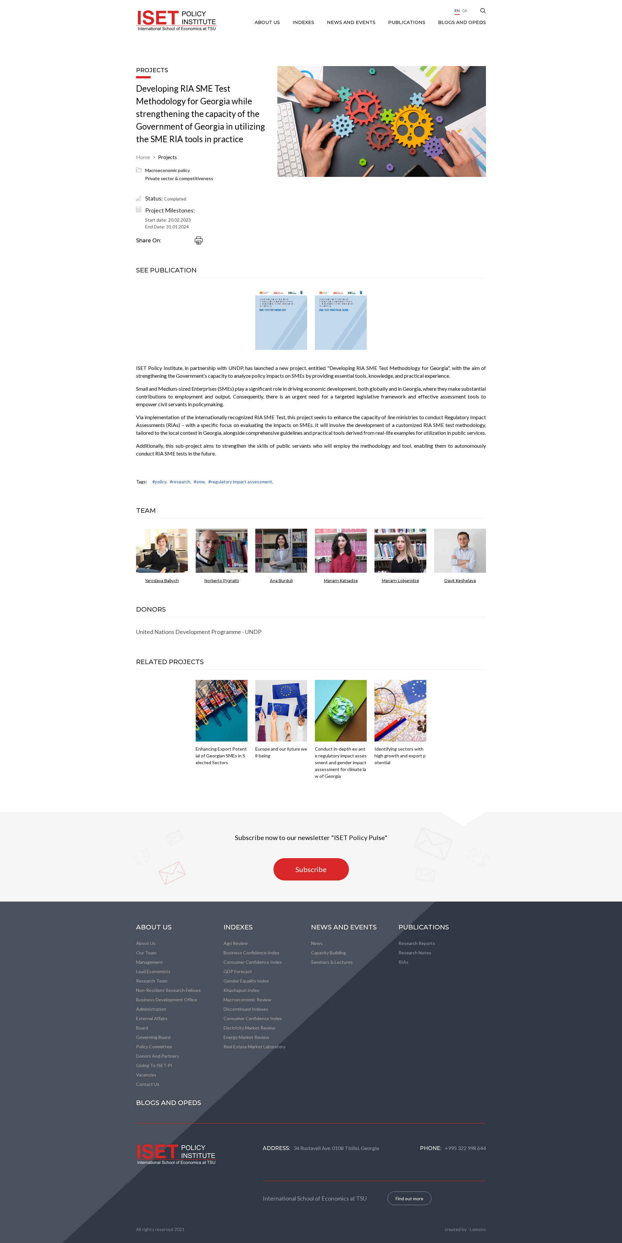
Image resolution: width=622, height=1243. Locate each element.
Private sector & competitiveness (179, 178)
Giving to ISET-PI (154, 1065)
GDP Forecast (238, 971)
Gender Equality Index (246, 981)
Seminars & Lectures (332, 962)
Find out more (409, 1198)
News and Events (352, 22)
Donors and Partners (157, 1056)
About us (146, 943)
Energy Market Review (246, 1037)
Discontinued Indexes (246, 1009)
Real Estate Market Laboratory (254, 1046)
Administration (151, 1009)
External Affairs (151, 1018)
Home (143, 157)
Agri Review (236, 943)
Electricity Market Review (249, 1027)
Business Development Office (166, 999)
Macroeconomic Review (247, 999)
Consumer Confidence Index (253, 962)
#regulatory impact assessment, (240, 481)
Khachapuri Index (241, 990)
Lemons (478, 1229)
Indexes (304, 22)
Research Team (151, 981)
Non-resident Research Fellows (168, 990)
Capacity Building (328, 952)
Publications (407, 22)
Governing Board (153, 1037)
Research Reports (416, 943)
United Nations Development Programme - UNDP (198, 631)
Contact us (147, 1084)
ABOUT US (268, 22)
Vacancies (146, 1074)
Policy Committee (154, 1046)
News (317, 943)
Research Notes (414, 952)
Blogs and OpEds (462, 22)
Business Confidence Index (251, 952)
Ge (464, 10)
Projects (167, 157)
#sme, (200, 481)
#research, (180, 481)
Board (142, 1027)
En (457, 10)
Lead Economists (153, 971)
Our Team (146, 952)
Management (149, 962)
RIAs (403, 962)
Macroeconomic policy (167, 170)
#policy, (159, 481)
